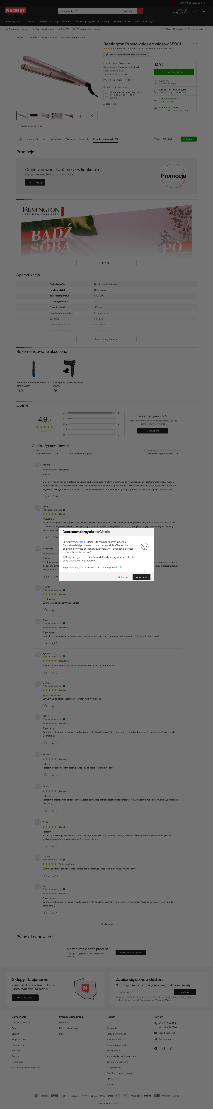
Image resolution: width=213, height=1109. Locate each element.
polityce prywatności (111, 567)
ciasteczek (80, 541)
